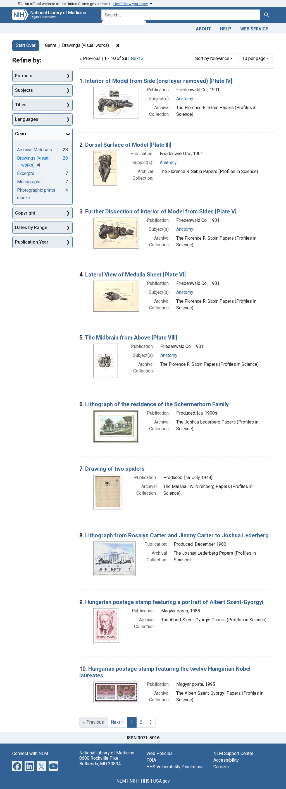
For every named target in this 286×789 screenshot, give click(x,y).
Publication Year (31, 242)
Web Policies (159, 753)
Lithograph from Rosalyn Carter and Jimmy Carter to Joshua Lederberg (177, 535)
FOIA (151, 760)
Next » (137, 58)
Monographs (29, 181)
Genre (21, 133)
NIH (133, 781)
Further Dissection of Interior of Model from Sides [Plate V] (161, 211)
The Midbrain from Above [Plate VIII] (131, 337)
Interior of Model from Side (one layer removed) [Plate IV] (158, 81)
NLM (121, 781)
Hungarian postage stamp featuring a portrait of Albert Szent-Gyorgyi (174, 602)
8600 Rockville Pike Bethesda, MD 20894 (100, 761)
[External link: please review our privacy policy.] (17, 766)
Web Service (254, 29)
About (203, 29)
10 (254, 58)
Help (225, 29)
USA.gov (161, 781)
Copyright (25, 213)
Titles (21, 104)
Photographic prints (36, 190)
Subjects (24, 90)
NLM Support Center (233, 753)
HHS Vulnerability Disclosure (174, 766)
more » (23, 197)
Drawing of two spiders (115, 468)
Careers (221, 766)
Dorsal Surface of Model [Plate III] (128, 144)
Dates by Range (31, 227)
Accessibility (226, 760)
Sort (212, 58)
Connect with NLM (30, 753)
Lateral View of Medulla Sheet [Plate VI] (135, 274)
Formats (23, 75)
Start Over (25, 45)
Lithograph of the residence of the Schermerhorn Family (157, 404)
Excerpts (25, 173)
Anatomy (184, 98)
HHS (145, 781)
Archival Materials (34, 149)
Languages (26, 119)
